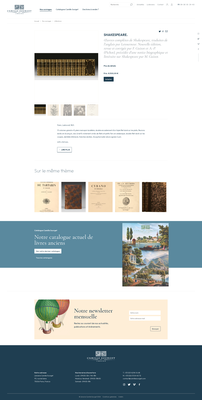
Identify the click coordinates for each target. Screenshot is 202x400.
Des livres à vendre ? (90, 9)
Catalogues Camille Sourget (67, 9)
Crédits (120, 397)
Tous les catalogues (44, 258)
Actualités (140, 5)
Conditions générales (110, 397)
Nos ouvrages (46, 9)
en (181, 5)
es (187, 5)
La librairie (151, 5)
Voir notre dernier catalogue (48, 251)
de (184, 5)
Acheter (108, 79)
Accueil (36, 21)
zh (190, 5)
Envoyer (155, 329)
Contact (160, 5)
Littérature (57, 21)
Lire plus (65, 150)
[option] (46, 197)
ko (193, 5)
